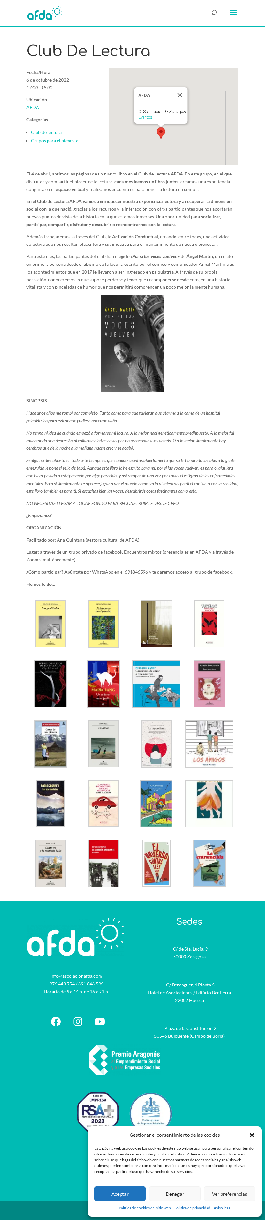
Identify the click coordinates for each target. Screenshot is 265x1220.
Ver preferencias (229, 1194)
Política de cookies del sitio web (145, 1207)
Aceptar (120, 1194)
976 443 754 (62, 983)
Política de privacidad (192, 1207)
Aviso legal (222, 1207)
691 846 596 (90, 983)
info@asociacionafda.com (76, 976)
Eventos (145, 117)
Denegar (175, 1194)
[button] (252, 1135)
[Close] (180, 95)
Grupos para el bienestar (55, 140)
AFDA (32, 107)
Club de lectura (46, 132)
